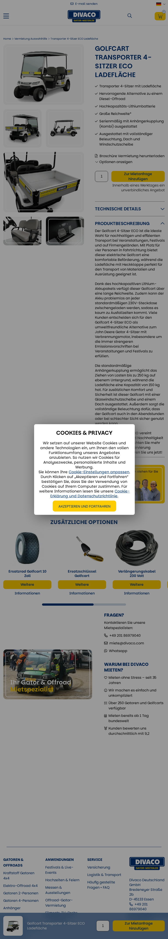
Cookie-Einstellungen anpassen (99, 472)
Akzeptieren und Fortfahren (84, 506)
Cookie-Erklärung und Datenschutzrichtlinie (90, 494)
